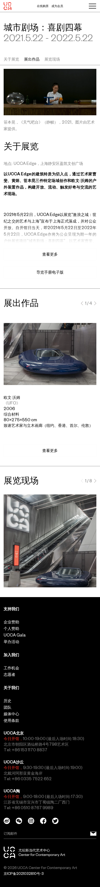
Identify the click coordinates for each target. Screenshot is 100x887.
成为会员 (57, 6)
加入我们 (11, 655)
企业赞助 (11, 622)
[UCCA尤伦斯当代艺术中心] (7, 6)
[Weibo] (10, 820)
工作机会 (11, 668)
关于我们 (11, 688)
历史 (7, 701)
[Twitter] (58, 820)
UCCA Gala (15, 635)
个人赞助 (11, 628)
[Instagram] (34, 820)
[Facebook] (46, 820)
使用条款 (11, 720)
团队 (7, 707)
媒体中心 (11, 714)
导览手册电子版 (50, 272)
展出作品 (32, 59)
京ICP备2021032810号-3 (24, 873)
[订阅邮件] (93, 833)
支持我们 (11, 609)
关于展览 (11, 59)
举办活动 (11, 642)
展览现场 (52, 59)
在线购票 (43, 6)
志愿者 (9, 674)
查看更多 (50, 450)
